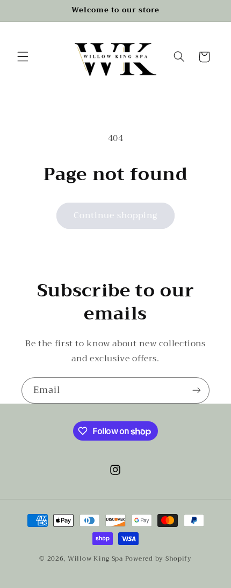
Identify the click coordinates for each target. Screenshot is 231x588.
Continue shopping (116, 215)
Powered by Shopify (158, 558)
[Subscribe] (196, 390)
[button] (22, 56)
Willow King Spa (95, 558)
